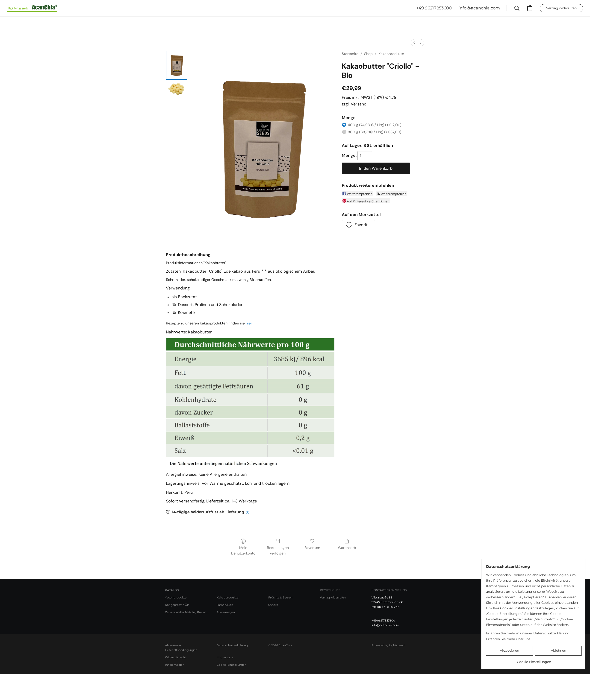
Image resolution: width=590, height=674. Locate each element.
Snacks (273, 605)
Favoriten (312, 547)
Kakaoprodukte (391, 53)
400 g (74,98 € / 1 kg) (374, 125)
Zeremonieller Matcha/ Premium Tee (188, 612)
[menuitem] (414, 42)
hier (249, 323)
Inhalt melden (174, 664)
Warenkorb (347, 547)
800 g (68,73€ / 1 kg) (374, 132)
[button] (32, 8)
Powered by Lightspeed (388, 645)
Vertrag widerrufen (333, 597)
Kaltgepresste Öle (177, 605)
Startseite (350, 53)
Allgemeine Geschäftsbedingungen (181, 648)
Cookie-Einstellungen (231, 664)
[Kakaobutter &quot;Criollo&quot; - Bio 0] (176, 65)
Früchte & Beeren (280, 597)
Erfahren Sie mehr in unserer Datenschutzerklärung (527, 633)
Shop (368, 53)
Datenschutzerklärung (232, 645)
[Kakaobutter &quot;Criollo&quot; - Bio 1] (176, 88)
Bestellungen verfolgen (278, 550)
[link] (534, 660)
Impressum (225, 657)
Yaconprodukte (175, 597)
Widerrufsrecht (175, 657)
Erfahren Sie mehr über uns (508, 639)
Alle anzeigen (226, 612)
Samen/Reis (225, 605)
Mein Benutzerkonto (243, 550)
